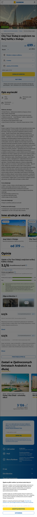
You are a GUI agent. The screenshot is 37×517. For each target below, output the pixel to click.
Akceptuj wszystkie (19, 509)
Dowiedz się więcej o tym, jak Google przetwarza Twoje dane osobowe (18, 501)
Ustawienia (21, 513)
